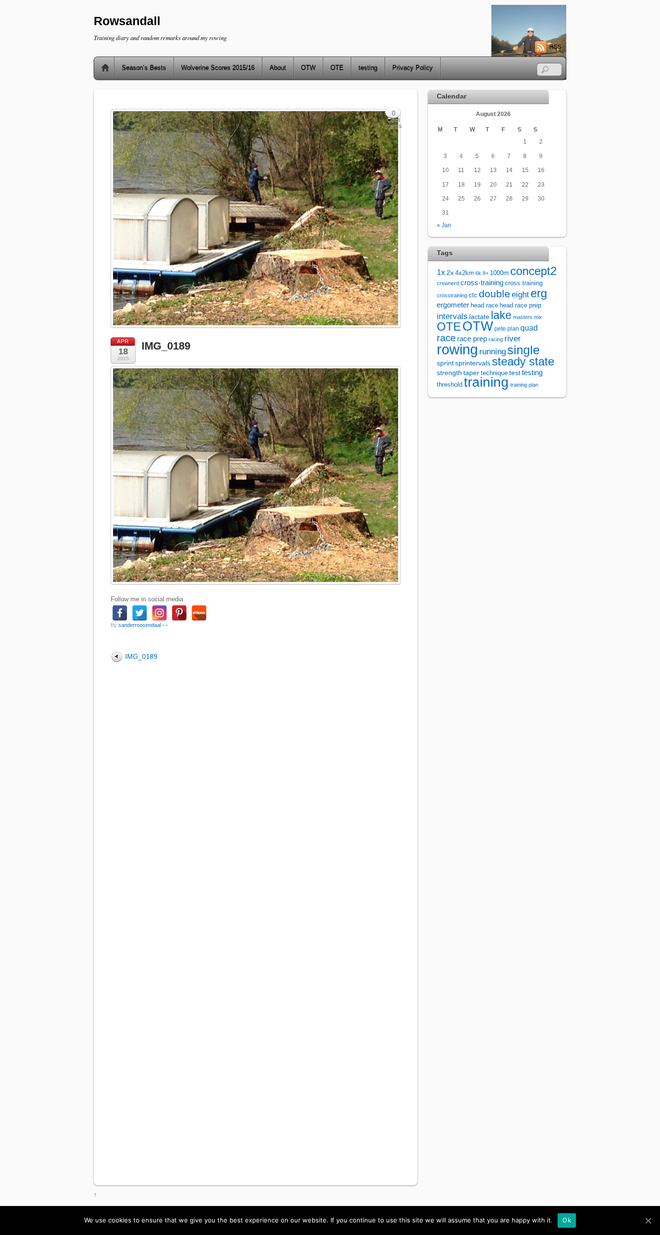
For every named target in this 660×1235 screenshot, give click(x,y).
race (446, 338)
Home (101, 68)
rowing (457, 349)
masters (522, 317)
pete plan (506, 328)
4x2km (464, 272)
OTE (337, 68)
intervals (452, 316)
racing (495, 339)
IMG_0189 (166, 346)
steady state (523, 361)
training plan (524, 385)
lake (501, 315)
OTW (308, 68)
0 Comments (393, 114)
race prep (472, 338)
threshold (449, 384)
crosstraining (452, 295)
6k (478, 273)
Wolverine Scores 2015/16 (218, 68)
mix (538, 317)
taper (471, 373)
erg (539, 293)
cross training (524, 283)
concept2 (533, 270)
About (278, 68)
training (486, 382)
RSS (555, 47)
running (492, 351)
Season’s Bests (144, 68)
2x (450, 272)
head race (484, 305)
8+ (485, 273)
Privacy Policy (412, 68)
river (512, 338)
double (494, 293)
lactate (479, 316)
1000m (499, 272)
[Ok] (648, 1220)
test (514, 373)
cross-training (481, 282)
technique (494, 373)
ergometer (453, 305)
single (523, 350)
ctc (473, 295)
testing (368, 68)
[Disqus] (256, 795)
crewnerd (448, 283)
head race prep (520, 305)
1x (441, 272)
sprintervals (472, 363)
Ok (566, 1220)
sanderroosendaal (139, 625)
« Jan (444, 225)
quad (529, 327)
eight (520, 294)
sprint (445, 363)
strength (449, 373)
